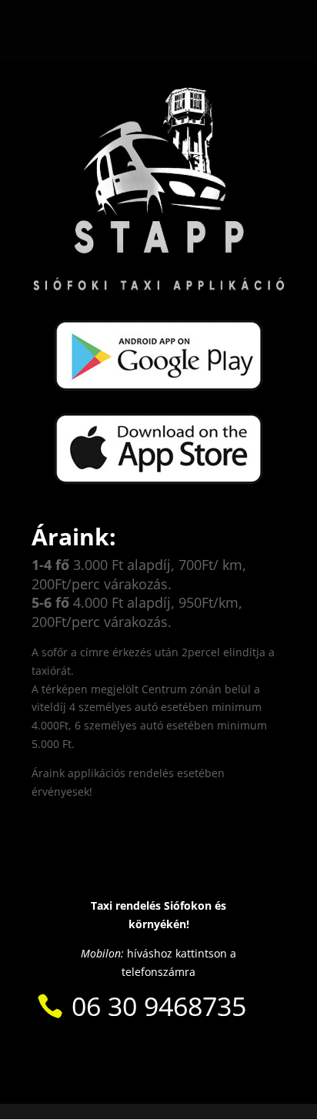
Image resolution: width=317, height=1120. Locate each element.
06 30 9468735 (159, 1006)
